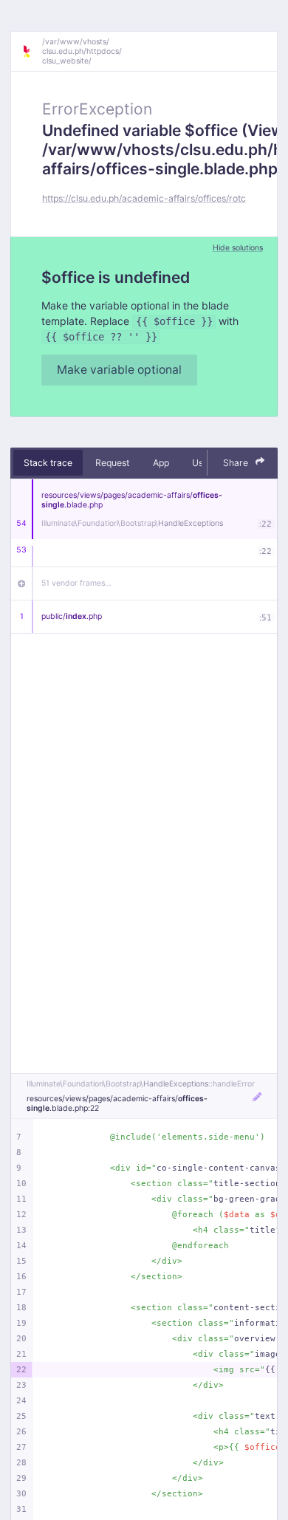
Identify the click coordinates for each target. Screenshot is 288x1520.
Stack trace (48, 462)
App (161, 462)
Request (112, 462)
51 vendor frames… (76, 583)
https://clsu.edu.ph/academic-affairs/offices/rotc (144, 198)
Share (236, 462)
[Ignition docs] (31, 51)
